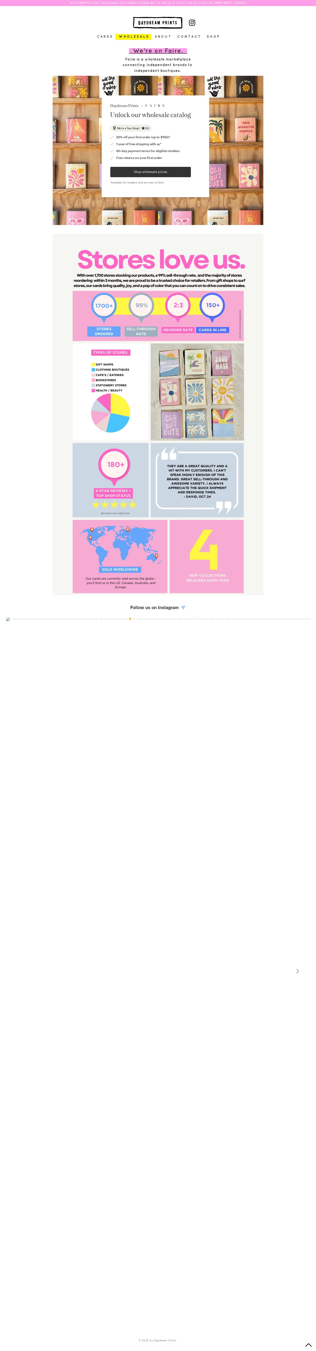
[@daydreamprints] (183, 607)
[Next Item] (297, 971)
